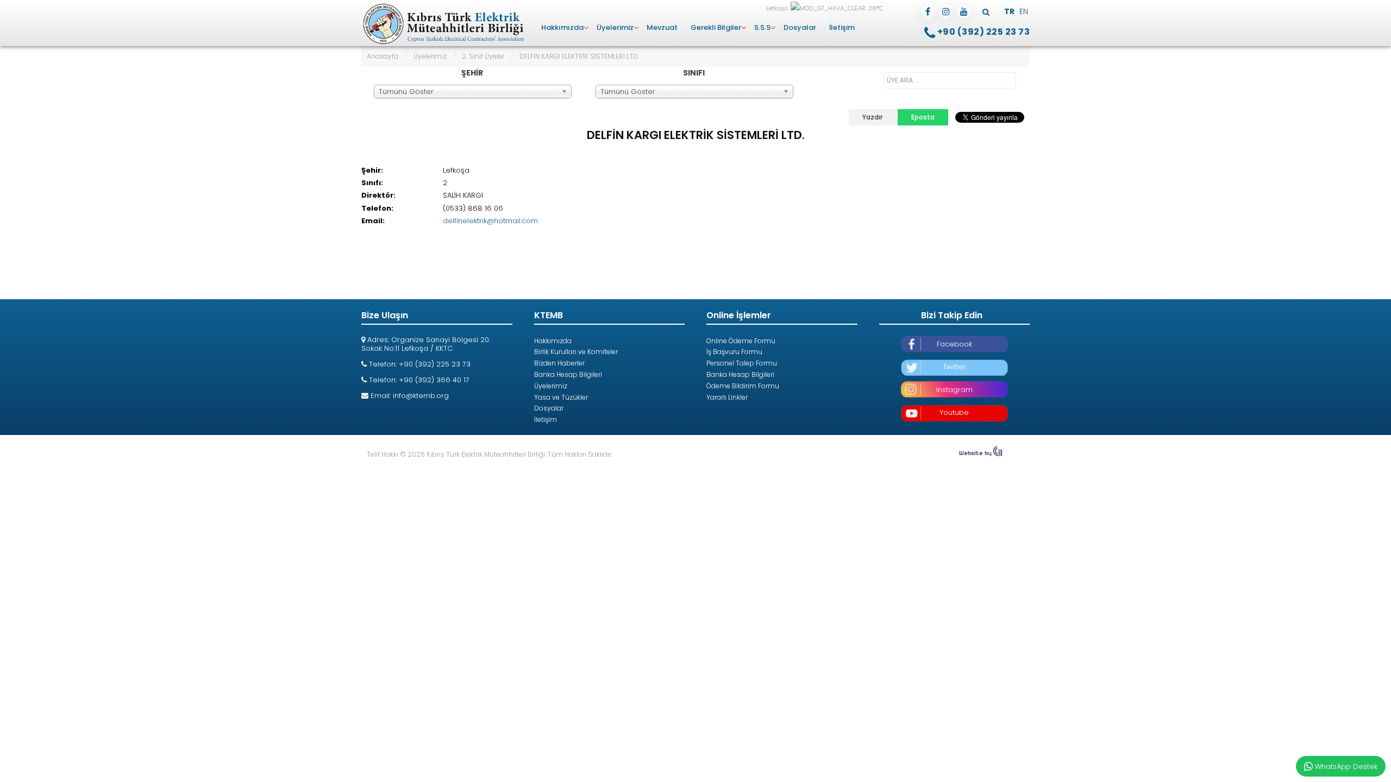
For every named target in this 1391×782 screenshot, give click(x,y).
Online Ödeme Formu (740, 340)
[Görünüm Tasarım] (980, 454)
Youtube (954, 412)
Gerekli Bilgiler (716, 27)
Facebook (954, 344)
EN (1023, 11)
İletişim (842, 27)
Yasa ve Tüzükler (561, 397)
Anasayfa (382, 56)
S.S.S (762, 27)
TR (1010, 11)
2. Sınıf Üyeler (483, 56)
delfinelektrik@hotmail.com (490, 221)
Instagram (954, 389)
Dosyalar (800, 27)
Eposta (923, 117)
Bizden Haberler (559, 363)
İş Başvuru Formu (734, 351)
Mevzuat (662, 27)
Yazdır (872, 117)
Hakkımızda (562, 27)
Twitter (954, 367)
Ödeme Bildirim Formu (742, 385)
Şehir (472, 72)
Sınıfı (694, 72)
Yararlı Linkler (727, 397)
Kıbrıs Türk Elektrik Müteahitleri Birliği (442, 24)
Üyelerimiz (615, 27)
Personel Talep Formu (741, 363)
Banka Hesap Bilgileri (568, 374)
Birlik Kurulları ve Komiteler (576, 351)
